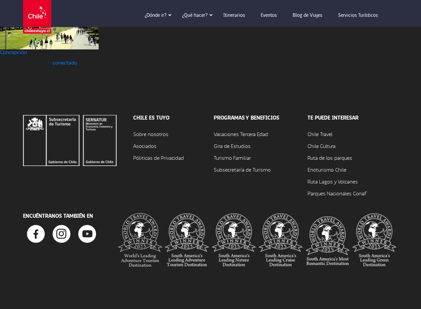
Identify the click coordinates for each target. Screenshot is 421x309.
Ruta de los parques (330, 157)
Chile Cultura (321, 145)
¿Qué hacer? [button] (195, 15)
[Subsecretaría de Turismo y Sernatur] (70, 139)
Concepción (13, 51)
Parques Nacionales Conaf (337, 193)
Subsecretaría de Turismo (242, 169)
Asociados (145, 145)
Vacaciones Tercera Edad (241, 133)
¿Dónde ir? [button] (155, 15)
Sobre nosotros (150, 133)
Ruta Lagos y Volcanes (333, 181)
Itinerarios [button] (234, 15)
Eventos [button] (269, 15)
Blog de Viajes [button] (307, 15)
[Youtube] (87, 233)
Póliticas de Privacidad (158, 157)
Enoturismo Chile (327, 169)
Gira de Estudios (232, 145)
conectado (65, 62)
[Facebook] (36, 233)
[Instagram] (61, 233)
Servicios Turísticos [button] (358, 15)
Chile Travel (320, 133)
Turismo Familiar (232, 157)
